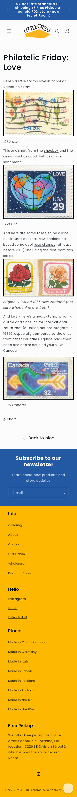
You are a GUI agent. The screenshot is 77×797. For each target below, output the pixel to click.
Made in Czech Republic (27, 642)
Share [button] (12, 419)
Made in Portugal (21, 690)
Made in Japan (20, 671)
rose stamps (44, 244)
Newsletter (17, 616)
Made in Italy (18, 661)
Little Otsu (22, 790)
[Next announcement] (69, 9)
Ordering (15, 525)
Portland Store (19, 573)
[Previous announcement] (7, 9)
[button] (8, 31)
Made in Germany (22, 652)
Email (12, 607)
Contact (15, 544)
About (13, 535)
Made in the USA (21, 709)
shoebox (51, 150)
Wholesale (16, 564)
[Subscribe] (64, 493)
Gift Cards (16, 554)
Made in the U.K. (20, 700)
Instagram (17, 599)
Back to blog (42, 438)
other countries (26, 339)
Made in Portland (21, 681)
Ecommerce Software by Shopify (51, 790)
